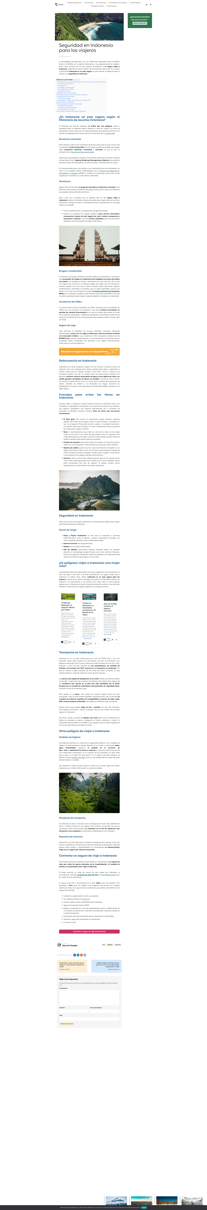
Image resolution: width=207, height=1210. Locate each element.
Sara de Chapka (69, 945)
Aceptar (144, 1207)
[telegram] (84, 955)
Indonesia (118, 945)
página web (110, 133)
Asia (104, 945)
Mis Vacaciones (104, 1200)
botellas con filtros (79, 757)
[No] (205, 1207)
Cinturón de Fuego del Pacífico (82, 152)
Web (60, 1015)
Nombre (62, 1008)
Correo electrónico (96, 1008)
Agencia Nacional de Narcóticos (107, 291)
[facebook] (74, 955)
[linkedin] (78, 955)
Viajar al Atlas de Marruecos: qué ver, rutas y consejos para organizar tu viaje (107, 965)
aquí (85, 688)
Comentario (63, 988)
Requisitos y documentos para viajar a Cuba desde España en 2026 (71, 965)
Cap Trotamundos (108, 875)
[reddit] (81, 955)
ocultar (76, 80)
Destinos (110, 945)
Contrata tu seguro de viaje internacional (89, 931)
